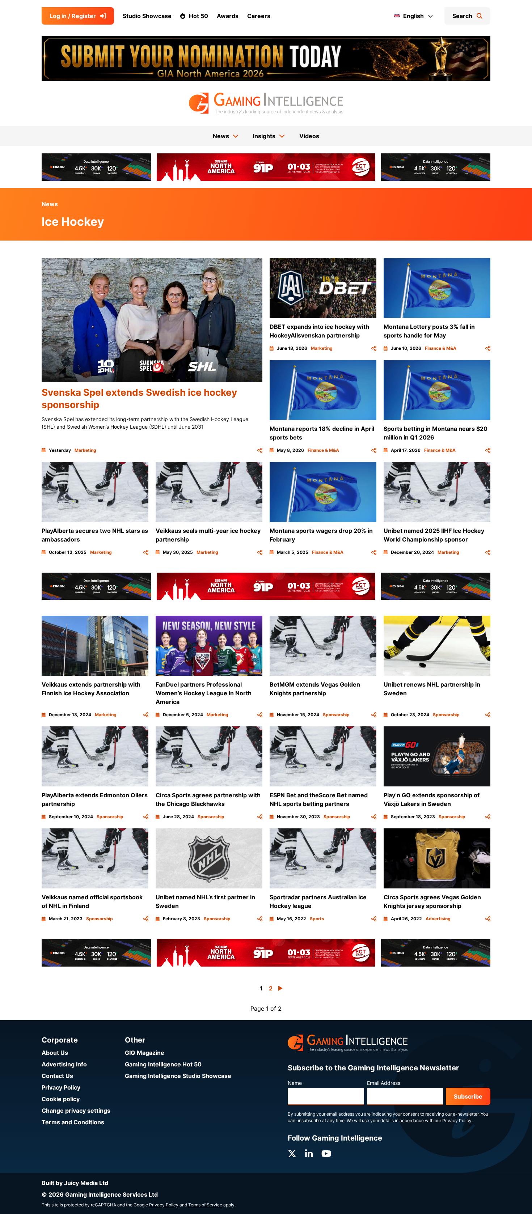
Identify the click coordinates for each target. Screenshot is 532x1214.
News (50, 204)
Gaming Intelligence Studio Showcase (178, 1075)
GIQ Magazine (144, 1052)
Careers (258, 16)
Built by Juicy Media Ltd (75, 1183)
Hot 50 (198, 16)
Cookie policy (61, 1099)
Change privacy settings (76, 1110)
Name (295, 1083)
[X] (292, 1153)
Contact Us (57, 1075)
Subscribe (468, 1096)
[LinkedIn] (309, 1153)
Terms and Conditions (73, 1122)
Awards (227, 16)
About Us (55, 1052)
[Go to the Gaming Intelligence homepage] (266, 103)
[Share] (259, 450)
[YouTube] (326, 1153)
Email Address (383, 1083)
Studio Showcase (147, 16)
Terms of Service (205, 1204)
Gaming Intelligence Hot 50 (163, 1064)
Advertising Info (64, 1064)
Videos (309, 136)
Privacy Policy (61, 1087)
